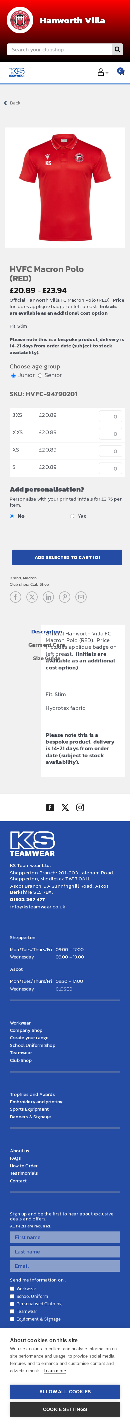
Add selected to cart (67, 557)
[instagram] (80, 808)
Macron (30, 578)
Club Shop (39, 584)
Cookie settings (65, 1409)
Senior (53, 374)
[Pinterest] (64, 597)
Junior (26, 374)
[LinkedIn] (48, 597)
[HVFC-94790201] (65, 187)
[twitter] (65, 808)
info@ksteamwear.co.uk (38, 906)
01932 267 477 (27, 899)
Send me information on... (38, 1280)
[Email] (81, 597)
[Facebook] (15, 597)
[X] (32, 597)
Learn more (55, 1370)
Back (15, 102)
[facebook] (50, 807)
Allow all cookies (65, 1391)
